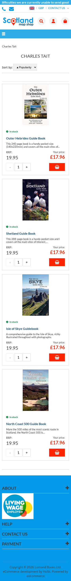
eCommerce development (20, 571)
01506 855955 (4, 8)
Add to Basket (57, 167)
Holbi (46, 571)
